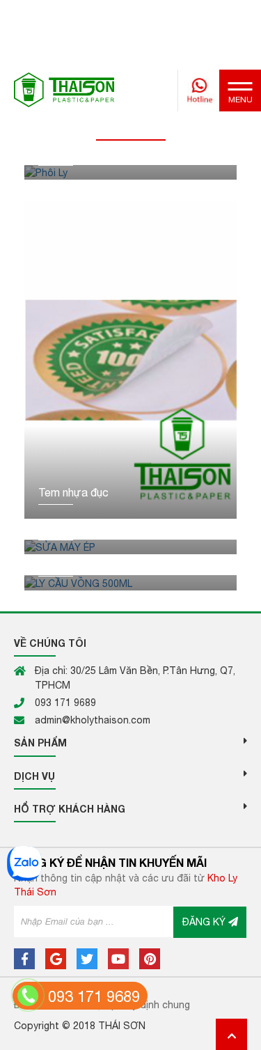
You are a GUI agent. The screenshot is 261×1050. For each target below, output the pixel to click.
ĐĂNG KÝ (205, 921)
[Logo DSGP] (64, 89)
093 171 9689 (94, 996)
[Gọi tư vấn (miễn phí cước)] (28, 996)
